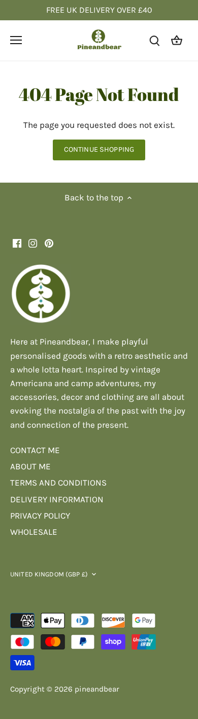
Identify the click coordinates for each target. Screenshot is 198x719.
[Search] (154, 40)
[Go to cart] (177, 40)
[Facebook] (17, 243)
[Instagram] (32, 243)
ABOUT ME (30, 466)
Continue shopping (99, 149)
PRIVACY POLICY (40, 515)
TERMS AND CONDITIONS (58, 482)
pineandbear (97, 689)
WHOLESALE (33, 532)
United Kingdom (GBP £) (49, 574)
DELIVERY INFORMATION (57, 499)
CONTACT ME (35, 450)
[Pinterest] (49, 243)
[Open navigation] (16, 40)
